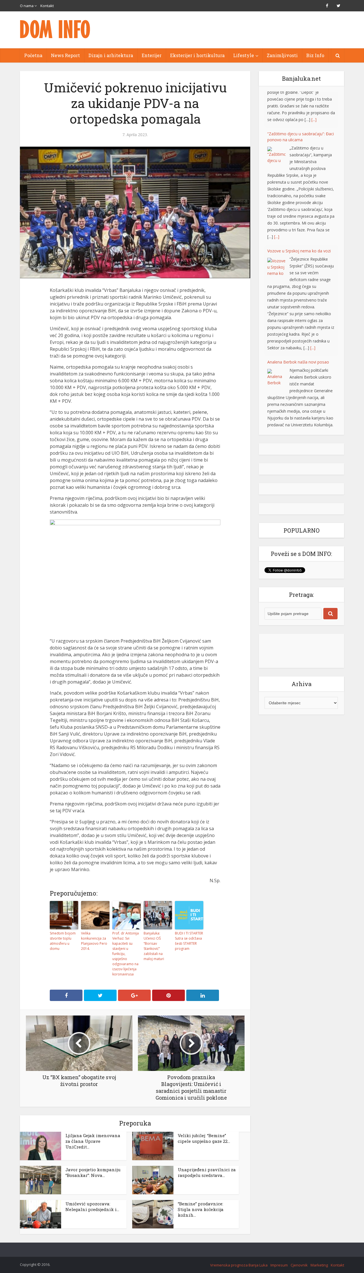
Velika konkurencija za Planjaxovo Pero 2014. (94, 941)
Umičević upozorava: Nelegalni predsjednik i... (92, 1206)
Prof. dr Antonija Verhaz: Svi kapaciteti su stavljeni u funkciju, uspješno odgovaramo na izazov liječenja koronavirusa (125, 954)
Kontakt (47, 5)
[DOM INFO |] (55, 29)
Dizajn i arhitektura (110, 55)
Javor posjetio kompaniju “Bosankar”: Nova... (93, 1172)
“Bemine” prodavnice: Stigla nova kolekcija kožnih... (201, 1209)
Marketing (319, 1265)
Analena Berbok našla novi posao (298, 325)
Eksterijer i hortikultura (197, 55)
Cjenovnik (299, 1265)
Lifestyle (243, 55)
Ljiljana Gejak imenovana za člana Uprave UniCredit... (92, 1141)
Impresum (279, 1265)
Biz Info (315, 55)
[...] (276, 200)
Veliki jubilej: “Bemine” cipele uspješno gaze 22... (204, 1138)
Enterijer (152, 55)
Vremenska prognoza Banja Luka (239, 1265)
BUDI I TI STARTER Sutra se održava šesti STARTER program (189, 941)
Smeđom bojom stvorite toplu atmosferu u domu (63, 941)
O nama (27, 5)
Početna (33, 55)
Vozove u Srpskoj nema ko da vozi (299, 214)
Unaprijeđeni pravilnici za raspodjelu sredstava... (207, 1172)
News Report (65, 55)
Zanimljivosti (282, 55)
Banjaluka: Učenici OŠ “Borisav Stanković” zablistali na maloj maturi (154, 946)
